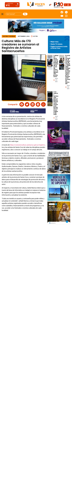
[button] (2, 14)
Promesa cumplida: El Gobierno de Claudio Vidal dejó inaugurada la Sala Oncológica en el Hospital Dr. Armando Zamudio (67, 70)
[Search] (25, 14)
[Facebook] (62, 12)
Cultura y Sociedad (9, 36)
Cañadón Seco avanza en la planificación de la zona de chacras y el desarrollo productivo (55, 66)
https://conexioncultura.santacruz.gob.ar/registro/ (27, 145)
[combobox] (14, 14)
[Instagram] (66, 16)
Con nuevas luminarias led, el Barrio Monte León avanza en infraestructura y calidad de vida (55, 103)
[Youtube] (62, 16)
